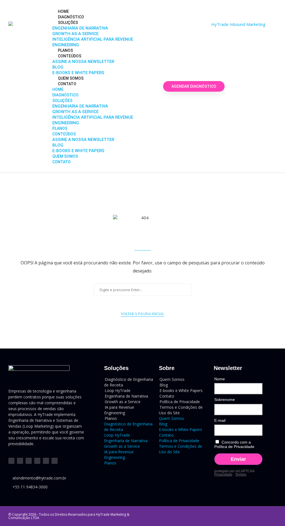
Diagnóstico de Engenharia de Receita (128, 382)
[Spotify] (54, 461)
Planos (65, 50)
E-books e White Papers (78, 72)
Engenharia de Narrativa (80, 28)
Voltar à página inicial (142, 314)
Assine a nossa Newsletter (83, 61)
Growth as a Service (75, 33)
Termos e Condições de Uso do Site (181, 410)
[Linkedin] (11, 461)
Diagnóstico (71, 17)
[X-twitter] (46, 461)
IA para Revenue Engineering (119, 410)
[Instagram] (29, 461)
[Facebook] (37, 461)
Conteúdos (69, 56)
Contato (67, 84)
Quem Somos (70, 78)
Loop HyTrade (117, 435)
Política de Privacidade (179, 440)
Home (63, 11)
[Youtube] (20, 461)
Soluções (68, 22)
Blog (57, 67)
